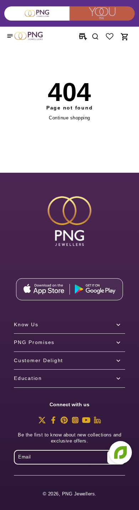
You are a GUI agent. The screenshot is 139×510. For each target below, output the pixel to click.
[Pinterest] (64, 422)
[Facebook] (53, 422)
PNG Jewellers (78, 494)
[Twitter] (42, 422)
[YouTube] (86, 422)
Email (24, 457)
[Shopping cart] (124, 36)
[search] (95, 36)
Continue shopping (69, 118)
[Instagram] (75, 422)
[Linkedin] (97, 422)
